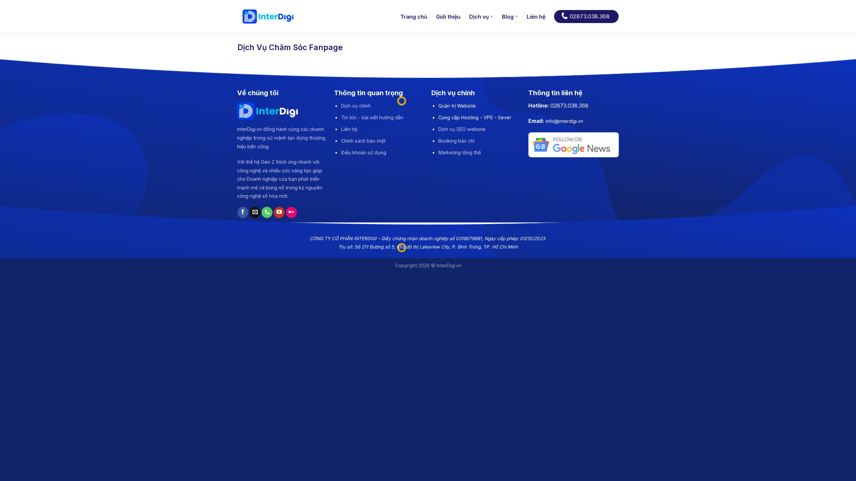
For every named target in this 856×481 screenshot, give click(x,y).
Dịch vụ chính (356, 106)
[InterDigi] (268, 16)
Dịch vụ (479, 16)
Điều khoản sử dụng (363, 152)
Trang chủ (413, 16)
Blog (508, 16)
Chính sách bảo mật (363, 141)
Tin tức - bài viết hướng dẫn (372, 117)
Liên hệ (536, 16)
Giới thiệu (448, 16)
